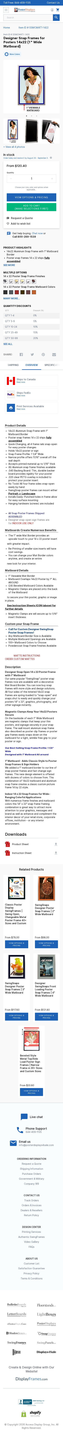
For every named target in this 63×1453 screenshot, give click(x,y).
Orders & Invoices (31, 1205)
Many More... (11, 298)
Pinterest (31, 1439)
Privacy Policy (31, 1273)
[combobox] (31, 17)
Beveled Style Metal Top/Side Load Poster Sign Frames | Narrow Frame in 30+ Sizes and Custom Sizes (31, 1063)
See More (9, 265)
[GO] (56, 17)
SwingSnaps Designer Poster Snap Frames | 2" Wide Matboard (45, 910)
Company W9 (31, 1183)
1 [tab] (26, 116)
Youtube (49, 1439)
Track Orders (31, 1200)
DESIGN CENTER (31, 1227)
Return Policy (31, 1215)
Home (6, 27)
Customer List (31, 1263)
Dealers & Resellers (31, 1210)
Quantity (10, 173)
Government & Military (31, 1178)
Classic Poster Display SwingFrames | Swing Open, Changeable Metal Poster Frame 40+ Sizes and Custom (15, 914)
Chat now (37, 233)
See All (7, 344)
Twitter (22, 1439)
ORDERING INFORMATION (31, 1159)
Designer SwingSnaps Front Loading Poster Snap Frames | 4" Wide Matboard (45, 989)
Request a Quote (31, 1163)
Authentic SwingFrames (31, 1237)
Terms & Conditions (32, 1278)
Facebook (13, 1439)
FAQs (31, 1247)
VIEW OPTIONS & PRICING (16, 944)
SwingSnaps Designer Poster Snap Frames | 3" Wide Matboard (15, 988)
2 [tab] (31, 116)
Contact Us (53, 2)
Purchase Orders (31, 1174)
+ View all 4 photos (14, 147)
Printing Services (31, 1232)
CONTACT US (31, 1195)
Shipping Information (31, 1168)
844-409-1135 (23, 2)
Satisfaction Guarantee (31, 1268)
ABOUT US (32, 1258)
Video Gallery (31, 1242)
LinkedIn (40, 1439)
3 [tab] (36, 116)
